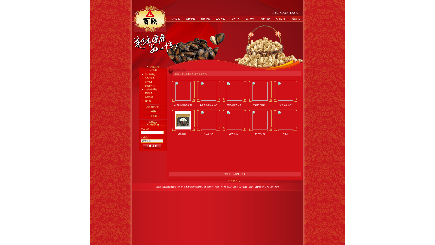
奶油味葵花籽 (286, 105)
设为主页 (284, 13)
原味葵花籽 (209, 134)
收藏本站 (294, 13)
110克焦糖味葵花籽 (183, 105)
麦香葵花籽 (234, 134)
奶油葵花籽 (260, 134)
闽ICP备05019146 (270, 187)
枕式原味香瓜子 (234, 105)
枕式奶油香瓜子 (260, 105)
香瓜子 (286, 134)
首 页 (277, 13)
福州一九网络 (255, 187)
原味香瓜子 (183, 134)
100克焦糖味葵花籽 (209, 105)
